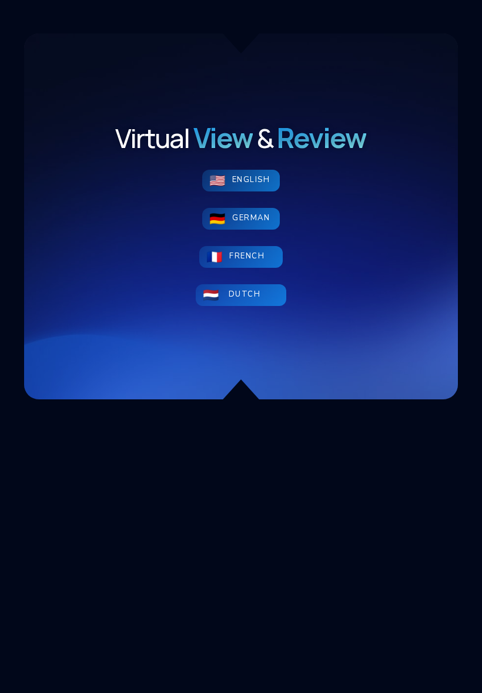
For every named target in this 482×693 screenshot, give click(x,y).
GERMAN (251, 218)
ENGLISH (251, 179)
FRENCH (251, 256)
